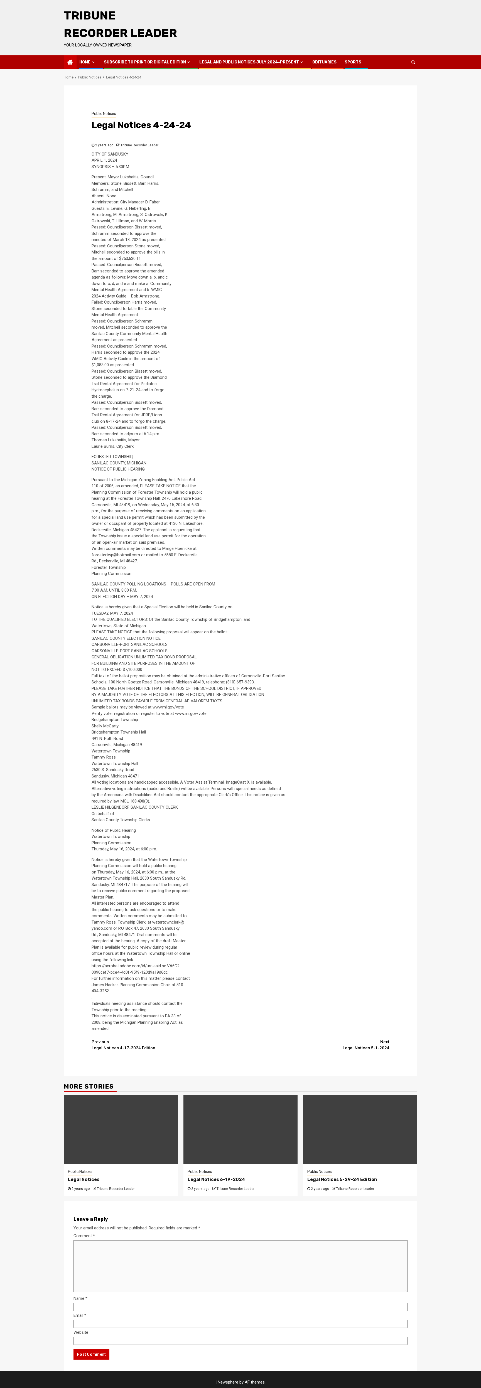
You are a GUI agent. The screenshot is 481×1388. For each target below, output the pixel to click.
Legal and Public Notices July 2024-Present (249, 62)
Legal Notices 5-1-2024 (366, 1045)
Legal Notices (83, 1179)
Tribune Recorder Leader (139, 145)
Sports (353, 62)
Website (80, 1332)
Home (84, 62)
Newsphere (228, 1382)
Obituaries (324, 62)
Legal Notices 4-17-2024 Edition (123, 1045)
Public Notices (104, 113)
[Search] (413, 62)
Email (79, 1315)
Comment (84, 1235)
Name (80, 1298)
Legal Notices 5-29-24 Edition (342, 1179)
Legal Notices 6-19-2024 (216, 1179)
